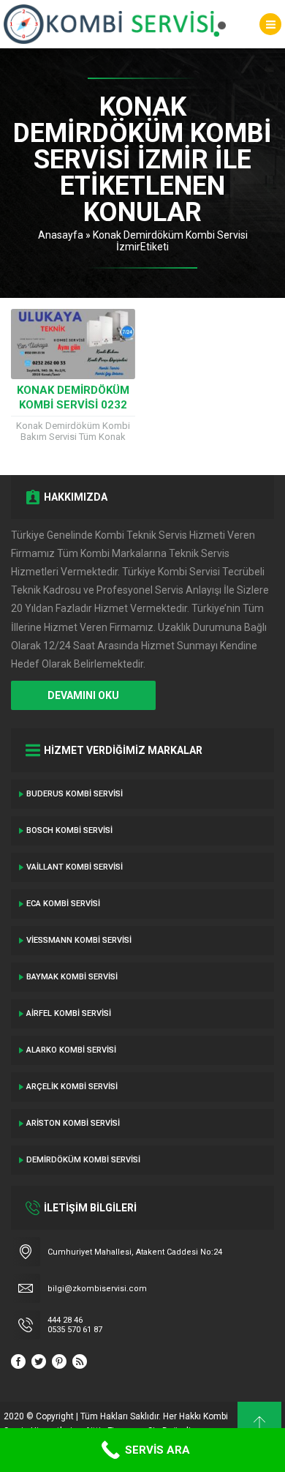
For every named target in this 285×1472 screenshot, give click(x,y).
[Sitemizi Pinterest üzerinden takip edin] (59, 1361)
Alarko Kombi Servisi (71, 1050)
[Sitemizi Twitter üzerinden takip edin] (38, 1361)
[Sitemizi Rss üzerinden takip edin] (79, 1361)
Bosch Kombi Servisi (69, 830)
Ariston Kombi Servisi (73, 1123)
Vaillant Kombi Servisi (74, 867)
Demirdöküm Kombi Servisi (83, 1160)
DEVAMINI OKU (83, 695)
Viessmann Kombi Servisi (79, 940)
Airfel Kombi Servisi (68, 1013)
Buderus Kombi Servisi (74, 794)
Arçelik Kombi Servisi (72, 1086)
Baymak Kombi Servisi (72, 977)
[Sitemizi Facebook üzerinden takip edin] (18, 1361)
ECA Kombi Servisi (63, 903)
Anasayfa (60, 235)
